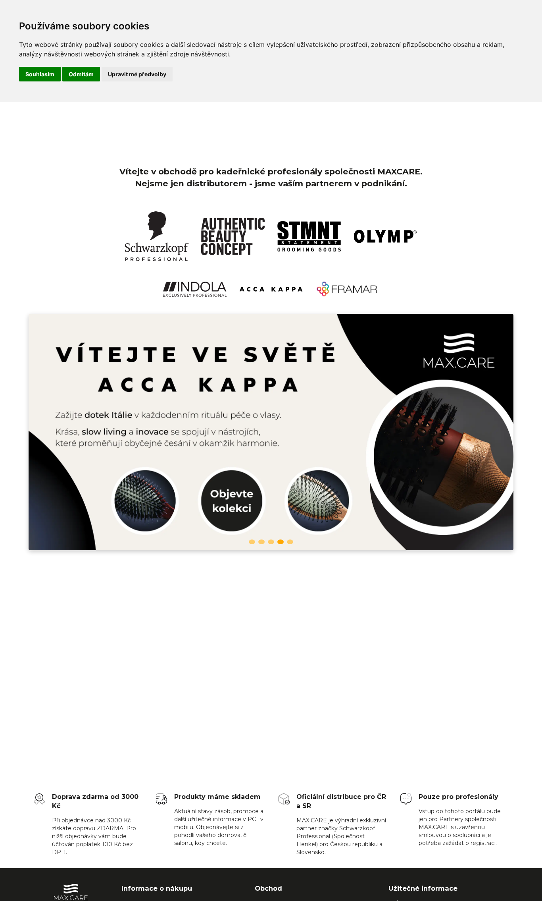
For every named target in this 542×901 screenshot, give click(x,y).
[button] (252, 541)
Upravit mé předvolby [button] (137, 74)
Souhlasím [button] (39, 74)
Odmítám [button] (81, 74)
